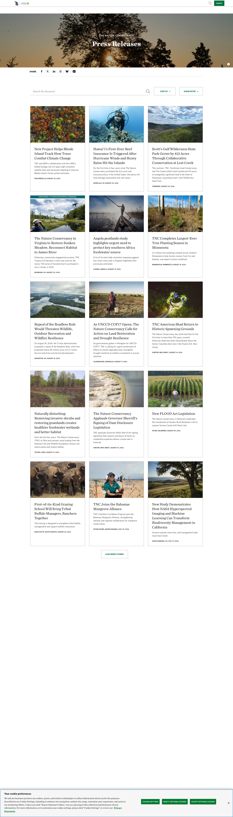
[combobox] (165, 91)
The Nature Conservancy (116, 35)
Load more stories (114, 554)
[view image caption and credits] (228, 63)
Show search (210, 3)
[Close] (229, 803)
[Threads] (60, 72)
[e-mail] (74, 72)
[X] (48, 72)
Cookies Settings (150, 802)
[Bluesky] (67, 72)
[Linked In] (54, 72)
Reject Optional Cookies (174, 802)
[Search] (148, 91)
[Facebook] (41, 72)
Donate (219, 3)
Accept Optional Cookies (203, 802)
